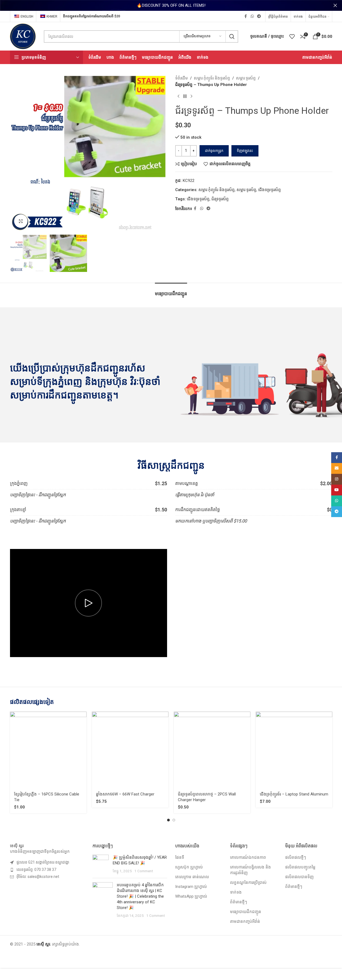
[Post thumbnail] (100, 864)
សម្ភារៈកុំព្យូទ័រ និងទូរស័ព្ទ (212, 78)
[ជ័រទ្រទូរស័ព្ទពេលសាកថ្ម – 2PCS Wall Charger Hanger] (212, 750)
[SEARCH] (232, 36)
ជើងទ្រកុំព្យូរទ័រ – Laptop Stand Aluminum (294, 794)
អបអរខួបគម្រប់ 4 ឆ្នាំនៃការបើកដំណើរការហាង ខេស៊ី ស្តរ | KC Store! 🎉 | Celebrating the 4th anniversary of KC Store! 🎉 (140, 896)
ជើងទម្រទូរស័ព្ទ (269, 189)
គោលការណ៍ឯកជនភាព (248, 857)
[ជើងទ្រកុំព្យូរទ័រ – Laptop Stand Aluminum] (294, 750)
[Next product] (191, 96)
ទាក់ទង (236, 892)
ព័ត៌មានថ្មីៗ (238, 902)
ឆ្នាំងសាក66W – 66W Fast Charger (125, 794)
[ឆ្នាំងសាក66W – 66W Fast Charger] (130, 750)
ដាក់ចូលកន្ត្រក (214, 151)
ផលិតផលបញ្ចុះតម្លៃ (300, 867)
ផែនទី (179, 857)
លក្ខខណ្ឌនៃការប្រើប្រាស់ (248, 882)
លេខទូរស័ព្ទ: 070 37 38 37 (36, 869)
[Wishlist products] (292, 36)
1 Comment (143, 871)
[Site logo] (23, 36)
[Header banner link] (171, 5)
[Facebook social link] (246, 16)
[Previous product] (178, 96)
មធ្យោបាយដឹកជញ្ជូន (245, 911)
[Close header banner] (335, 5)
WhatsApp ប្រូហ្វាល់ (191, 896)
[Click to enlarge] (21, 221)
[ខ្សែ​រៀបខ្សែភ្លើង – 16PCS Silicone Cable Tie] (48, 750)
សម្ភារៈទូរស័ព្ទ (246, 78)
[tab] (171, 291)
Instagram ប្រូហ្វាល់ (191, 886)
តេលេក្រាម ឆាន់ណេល (192, 876)
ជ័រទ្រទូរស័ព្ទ (220, 199)
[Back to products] (185, 96)
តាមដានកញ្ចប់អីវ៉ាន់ (245, 921)
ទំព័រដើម (181, 78)
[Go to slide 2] (173, 820)
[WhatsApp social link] (252, 16)
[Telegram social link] (259, 16)
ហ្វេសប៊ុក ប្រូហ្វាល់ (189, 867)
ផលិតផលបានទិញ (299, 876)
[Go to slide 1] (168, 820)
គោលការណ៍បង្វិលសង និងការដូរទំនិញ (250, 870)
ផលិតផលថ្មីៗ (295, 857)
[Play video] (88, 603)
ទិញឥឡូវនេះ (245, 151)
